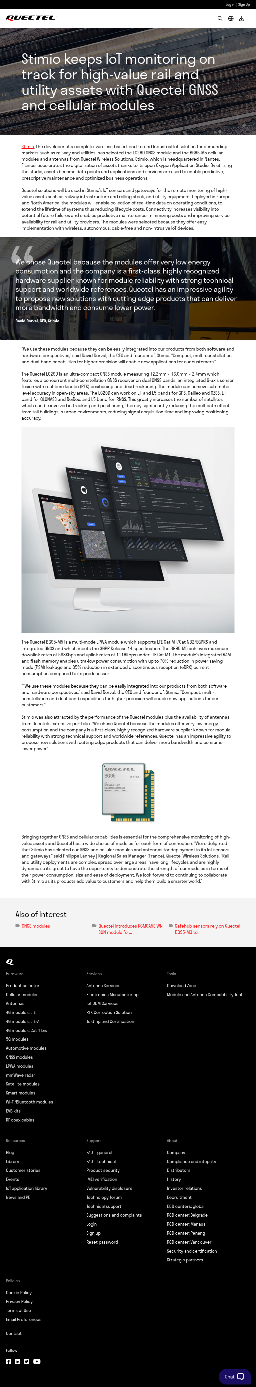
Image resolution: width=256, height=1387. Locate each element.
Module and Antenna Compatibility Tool (204, 995)
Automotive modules (26, 1048)
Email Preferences (24, 1319)
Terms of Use (18, 1310)
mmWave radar (20, 1075)
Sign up (93, 1233)
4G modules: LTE (21, 1012)
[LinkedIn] (17, 1362)
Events (12, 1179)
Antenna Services (103, 986)
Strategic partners (185, 1260)
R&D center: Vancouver (189, 1242)
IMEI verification (101, 1179)
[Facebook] (8, 1362)
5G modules (17, 1039)
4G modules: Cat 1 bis (26, 1030)
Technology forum (104, 1197)
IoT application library (26, 1188)
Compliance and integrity (191, 1162)
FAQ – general (99, 1153)
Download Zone (181, 986)
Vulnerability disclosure (109, 1188)
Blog (10, 1153)
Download (241, 18)
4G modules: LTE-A (23, 1021)
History (174, 1179)
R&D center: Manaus (186, 1224)
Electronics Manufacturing (112, 995)
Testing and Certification (110, 1021)
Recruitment (179, 1197)
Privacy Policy (19, 1301)
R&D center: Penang (186, 1233)
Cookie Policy (19, 1293)
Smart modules (21, 1093)
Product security (103, 1170)
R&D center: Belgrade (187, 1215)
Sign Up (244, 4)
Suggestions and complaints (114, 1215)
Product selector (23, 986)
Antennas (15, 1003)
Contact (14, 1333)
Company (176, 1153)
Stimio (28, 146)
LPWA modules (20, 1066)
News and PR (18, 1197)
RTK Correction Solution (109, 1012)
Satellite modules (23, 1084)
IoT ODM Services (102, 1003)
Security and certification (192, 1251)
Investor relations (184, 1188)
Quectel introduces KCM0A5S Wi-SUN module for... (130, 929)
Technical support (104, 1206)
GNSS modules (36, 925)
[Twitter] (26, 1362)
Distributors (178, 1170)
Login (230, 4)
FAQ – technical (101, 1162)
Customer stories (23, 1170)
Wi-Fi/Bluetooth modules (29, 1102)
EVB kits (13, 1111)
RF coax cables (20, 1120)
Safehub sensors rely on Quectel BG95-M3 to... (207, 929)
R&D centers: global (185, 1206)
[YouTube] (36, 1362)
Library (12, 1162)
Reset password (102, 1242)
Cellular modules (22, 995)
